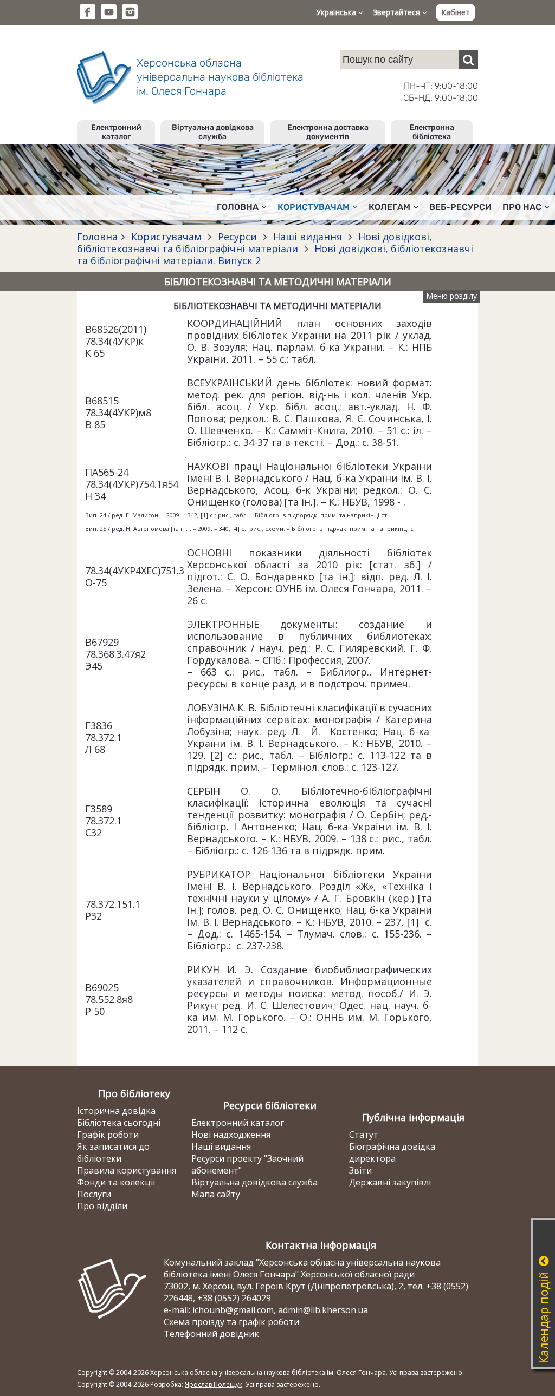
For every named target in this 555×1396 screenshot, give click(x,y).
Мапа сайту (215, 1194)
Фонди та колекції (116, 1182)
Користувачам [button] (314, 207)
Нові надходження (230, 1135)
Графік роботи (108, 1135)
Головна (97, 236)
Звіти (360, 1170)
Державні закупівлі (390, 1182)
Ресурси (237, 236)
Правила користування (126, 1170)
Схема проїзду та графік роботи (231, 1322)
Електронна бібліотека (431, 132)
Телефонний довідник (211, 1334)
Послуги (94, 1194)
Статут (363, 1135)
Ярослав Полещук (213, 1384)
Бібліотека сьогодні (118, 1123)
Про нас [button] (521, 207)
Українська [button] (337, 12)
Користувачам (166, 236)
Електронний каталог (116, 132)
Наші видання (307, 236)
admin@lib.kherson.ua (323, 1310)
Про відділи (102, 1206)
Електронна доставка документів (328, 132)
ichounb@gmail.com (233, 1310)
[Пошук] (468, 59)
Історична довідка (116, 1111)
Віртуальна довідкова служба (213, 132)
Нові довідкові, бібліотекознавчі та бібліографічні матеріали (254, 242)
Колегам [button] (389, 207)
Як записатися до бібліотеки (113, 1152)
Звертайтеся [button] (397, 12)
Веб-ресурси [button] (460, 207)
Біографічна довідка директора (392, 1152)
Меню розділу (451, 296)
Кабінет (455, 12)
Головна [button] (238, 207)
